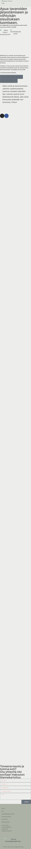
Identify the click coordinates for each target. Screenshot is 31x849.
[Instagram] (2, 116)
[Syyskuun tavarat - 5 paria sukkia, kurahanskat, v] (23, 650)
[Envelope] (19, 835)
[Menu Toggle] (28, 3)
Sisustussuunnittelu (6, 816)
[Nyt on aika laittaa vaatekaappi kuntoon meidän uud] (8, 625)
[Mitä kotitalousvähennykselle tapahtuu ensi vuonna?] (23, 294)
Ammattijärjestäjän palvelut (8, 814)
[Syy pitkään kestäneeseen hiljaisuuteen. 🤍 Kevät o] (8, 159)
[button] (1, 96)
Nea (3, 811)
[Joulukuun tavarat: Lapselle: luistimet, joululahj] (23, 183)
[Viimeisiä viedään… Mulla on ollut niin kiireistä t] (8, 292)
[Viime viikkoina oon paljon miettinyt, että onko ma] (23, 438)
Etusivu (3, 808)
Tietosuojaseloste (6, 822)
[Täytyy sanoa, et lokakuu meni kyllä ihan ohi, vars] (8, 396)
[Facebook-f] (15, 835)
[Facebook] (6, 116)
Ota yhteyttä (4, 819)
